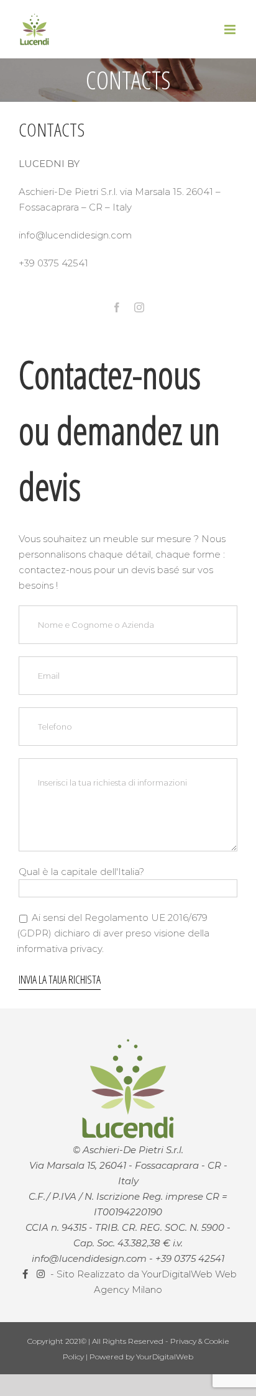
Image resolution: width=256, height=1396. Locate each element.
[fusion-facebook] (117, 307)
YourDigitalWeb (164, 1356)
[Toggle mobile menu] (230, 29)
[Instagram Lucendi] (42, 1274)
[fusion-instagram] (139, 307)
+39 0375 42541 (189, 1258)
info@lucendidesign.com (89, 1258)
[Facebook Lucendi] (26, 1274)
